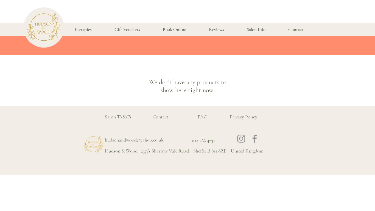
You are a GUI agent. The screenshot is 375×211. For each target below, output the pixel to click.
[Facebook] (254, 138)
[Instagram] (241, 138)
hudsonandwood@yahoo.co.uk (134, 140)
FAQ (203, 117)
